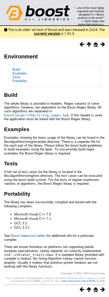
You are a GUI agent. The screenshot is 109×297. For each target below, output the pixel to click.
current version (47, 33)
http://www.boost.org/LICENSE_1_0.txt (83, 281)
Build (16, 69)
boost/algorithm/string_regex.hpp (36, 115)
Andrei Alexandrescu (90, 24)
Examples (19, 73)
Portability (19, 81)
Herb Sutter (92, 21)
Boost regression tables (28, 236)
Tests (16, 77)
